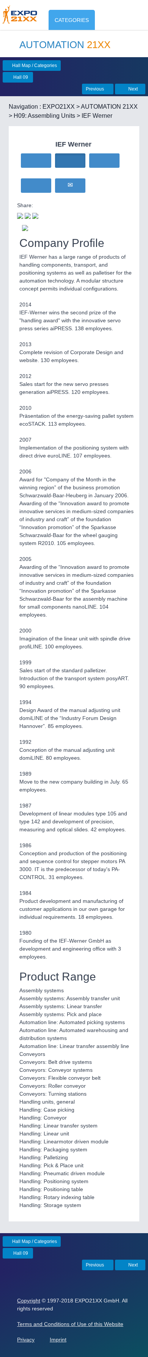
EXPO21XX (59, 106)
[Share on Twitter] (20, 215)
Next (132, 89)
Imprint (58, 1340)
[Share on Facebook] (28, 215)
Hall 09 (20, 77)
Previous (95, 89)
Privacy (26, 1340)
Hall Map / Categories (34, 65)
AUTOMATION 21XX (109, 106)
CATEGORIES (72, 20)
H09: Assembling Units (44, 115)
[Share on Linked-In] (35, 215)
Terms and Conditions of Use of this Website (70, 1324)
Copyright (28, 1301)
